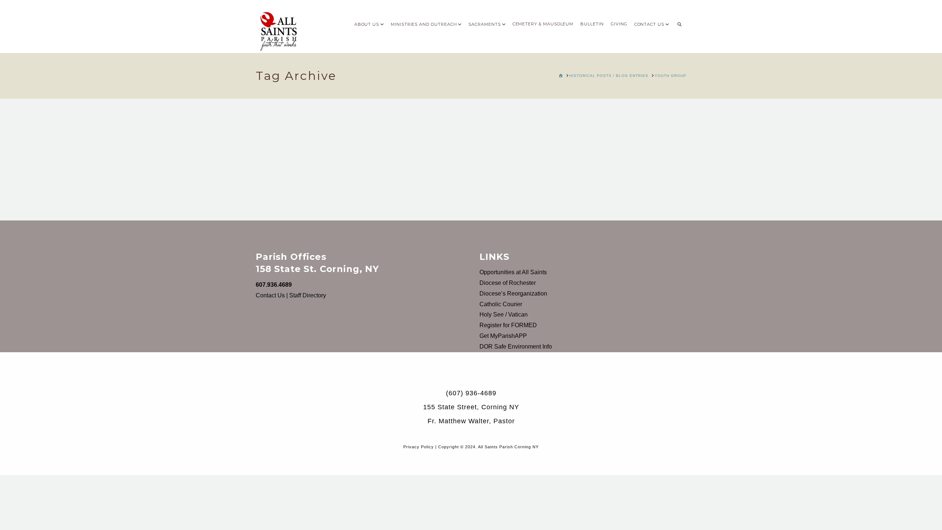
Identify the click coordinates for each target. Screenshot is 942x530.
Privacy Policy (418, 447)
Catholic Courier (500, 304)
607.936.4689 (274, 285)
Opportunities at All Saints (513, 272)
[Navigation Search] (679, 22)
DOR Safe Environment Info (515, 346)
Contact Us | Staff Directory (291, 295)
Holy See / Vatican (503, 314)
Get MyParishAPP (503, 336)
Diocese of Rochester (507, 283)
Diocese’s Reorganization (513, 293)
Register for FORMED (508, 325)
